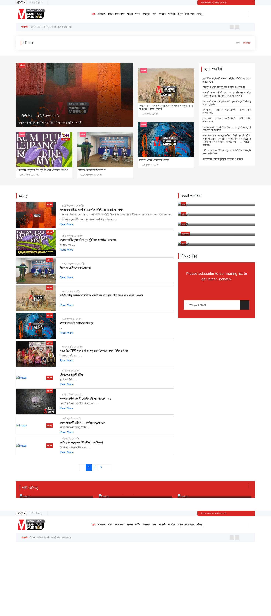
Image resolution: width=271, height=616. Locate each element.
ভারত (110, 13)
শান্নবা (130, 13)
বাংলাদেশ (101, 13)
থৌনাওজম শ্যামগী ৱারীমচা (72, 374)
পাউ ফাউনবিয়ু (36, 2)
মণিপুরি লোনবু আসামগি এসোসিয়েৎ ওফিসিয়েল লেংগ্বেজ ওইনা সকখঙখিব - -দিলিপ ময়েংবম (101, 295)
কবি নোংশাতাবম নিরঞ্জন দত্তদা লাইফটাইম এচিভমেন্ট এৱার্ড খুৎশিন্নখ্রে (227, 152)
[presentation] (232, 27)
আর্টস (137, 13)
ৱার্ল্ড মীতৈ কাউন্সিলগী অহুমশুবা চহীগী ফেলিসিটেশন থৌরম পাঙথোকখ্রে (227, 80)
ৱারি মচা (22, 65)
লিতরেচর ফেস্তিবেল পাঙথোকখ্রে (75, 267)
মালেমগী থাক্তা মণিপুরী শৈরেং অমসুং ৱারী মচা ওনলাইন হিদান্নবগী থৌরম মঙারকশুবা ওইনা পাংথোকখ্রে (227, 94)
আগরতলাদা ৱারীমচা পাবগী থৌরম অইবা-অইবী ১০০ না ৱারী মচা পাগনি (49, 122)
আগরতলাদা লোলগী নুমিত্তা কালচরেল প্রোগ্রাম (223, 159)
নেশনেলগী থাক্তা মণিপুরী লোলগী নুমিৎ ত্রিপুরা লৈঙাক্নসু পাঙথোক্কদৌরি (227, 103)
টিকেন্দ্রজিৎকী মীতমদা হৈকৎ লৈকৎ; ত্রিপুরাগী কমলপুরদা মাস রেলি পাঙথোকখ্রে (227, 129)
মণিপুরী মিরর (26, 115)
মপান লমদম (119, 13)
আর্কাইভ (171, 13)
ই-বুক (180, 13)
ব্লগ (154, 13)
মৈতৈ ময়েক (189, 13)
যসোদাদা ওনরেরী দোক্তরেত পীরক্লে (76, 323)
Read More (66, 224)
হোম (93, 13)
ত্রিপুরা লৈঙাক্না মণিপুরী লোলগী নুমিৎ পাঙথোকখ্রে (51, 27)
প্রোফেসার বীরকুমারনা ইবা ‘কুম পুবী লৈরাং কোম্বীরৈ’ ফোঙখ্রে (88, 239)
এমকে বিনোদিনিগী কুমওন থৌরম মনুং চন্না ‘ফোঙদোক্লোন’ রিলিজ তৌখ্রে (94, 350)
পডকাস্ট (162, 13)
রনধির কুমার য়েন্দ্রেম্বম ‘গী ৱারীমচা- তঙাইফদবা (81, 442)
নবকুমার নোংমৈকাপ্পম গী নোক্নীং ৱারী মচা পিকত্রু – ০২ (85, 398)
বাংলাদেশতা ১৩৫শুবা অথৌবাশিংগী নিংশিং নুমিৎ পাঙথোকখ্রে (227, 111)
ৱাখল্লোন (146, 13)
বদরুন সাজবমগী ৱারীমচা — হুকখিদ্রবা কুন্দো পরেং (82, 422)
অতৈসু (199, 13)
